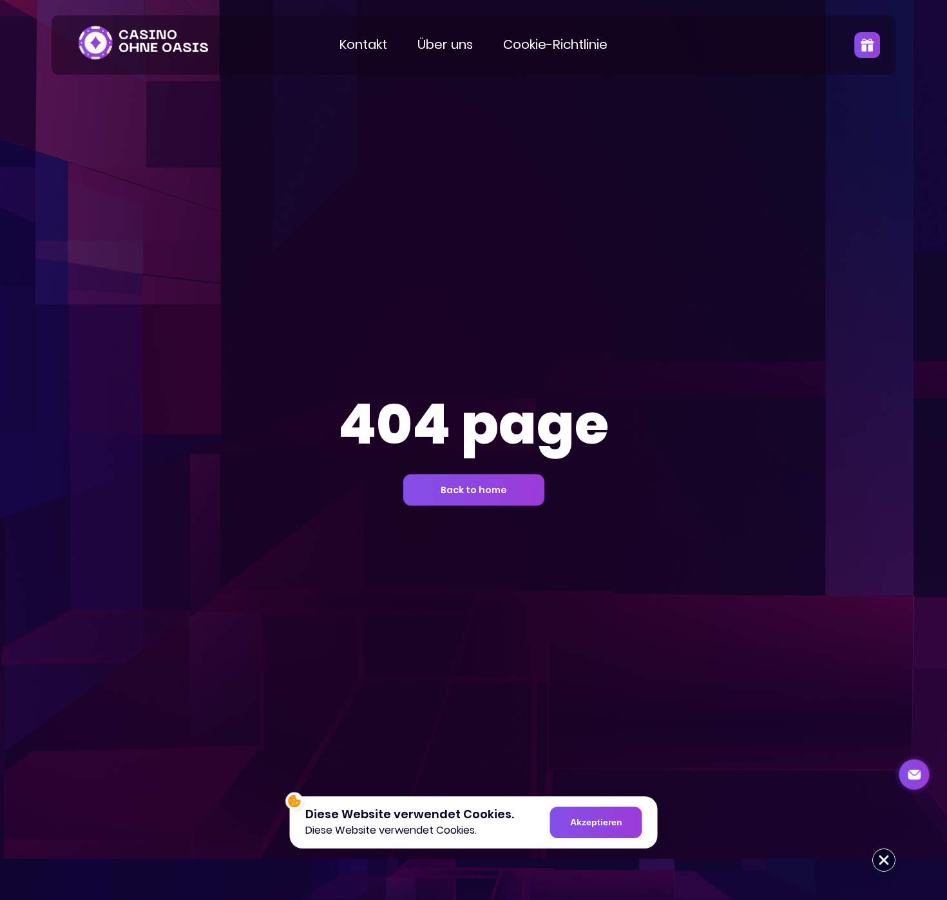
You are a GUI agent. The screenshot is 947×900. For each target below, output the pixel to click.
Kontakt (363, 44)
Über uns (445, 44)
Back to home (474, 489)
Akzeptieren (596, 822)
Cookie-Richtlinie (555, 44)
